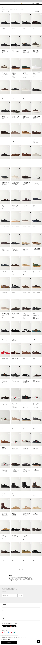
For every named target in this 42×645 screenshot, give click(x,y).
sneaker (25, 579)
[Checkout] (39, 3)
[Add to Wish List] (9, 14)
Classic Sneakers (5, 9)
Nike (10, 580)
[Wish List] (4, 3)
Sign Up (20, 595)
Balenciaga (18, 580)
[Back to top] (21, 566)
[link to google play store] (12, 626)
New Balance (13, 580)
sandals (20, 578)
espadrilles (23, 578)
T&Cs (4, 590)
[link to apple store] (5, 626)
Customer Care (14, 605)
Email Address (4, 593)
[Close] (16, 636)
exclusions (7, 590)
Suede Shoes (12, 9)
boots (9, 578)
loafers (18, 578)
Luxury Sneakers (19, 9)
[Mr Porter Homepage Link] (21, 3)
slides (27, 578)
